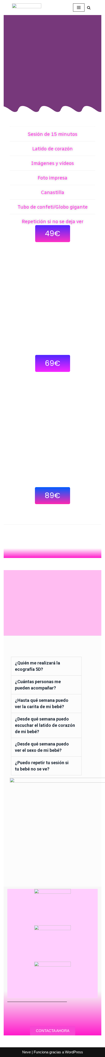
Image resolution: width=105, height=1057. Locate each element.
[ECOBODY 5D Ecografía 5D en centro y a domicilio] (26, 7)
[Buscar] (89, 7)
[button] (52, 233)
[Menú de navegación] (78, 7)
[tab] (46, 666)
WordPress (74, 1052)
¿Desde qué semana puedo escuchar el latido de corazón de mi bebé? (45, 725)
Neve (26, 1052)
